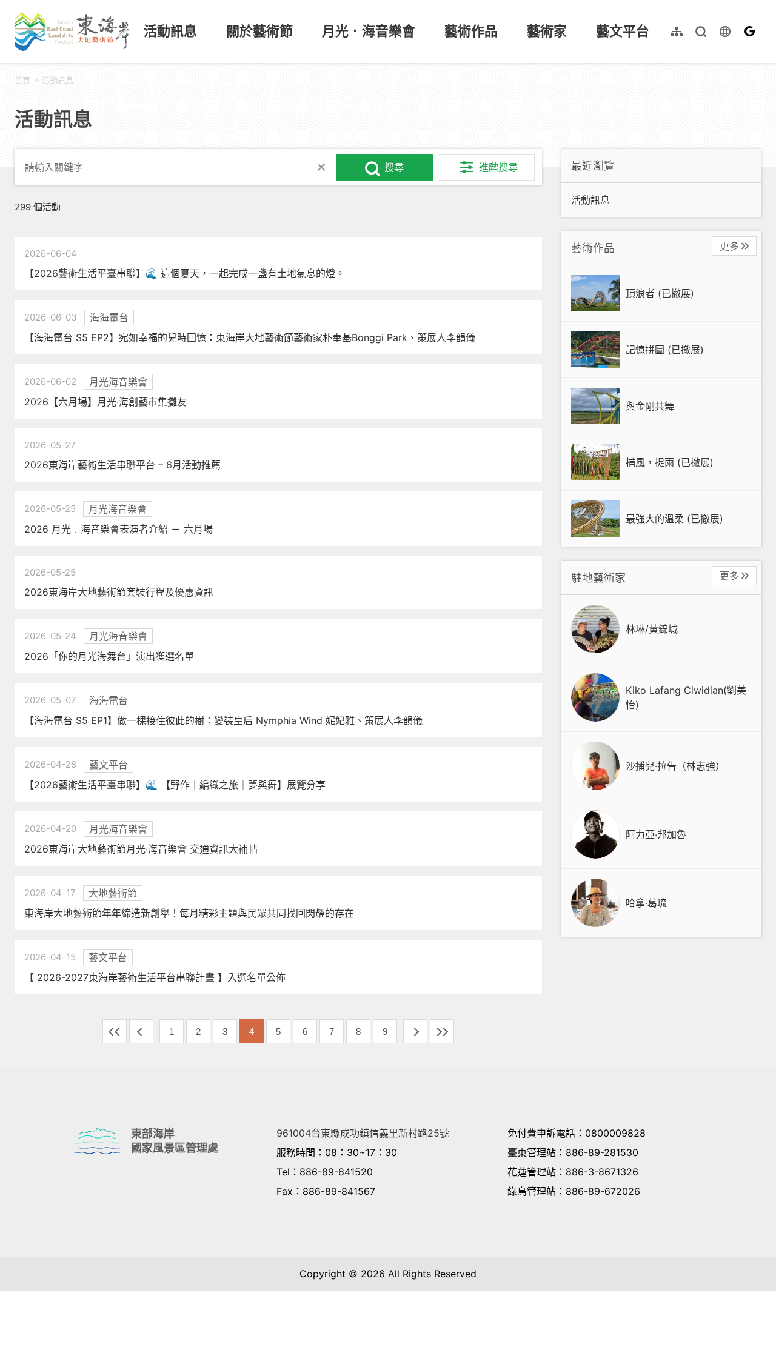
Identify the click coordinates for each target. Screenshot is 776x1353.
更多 (729, 246)
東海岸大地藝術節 (72, 31)
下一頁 (415, 1031)
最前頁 (114, 1031)
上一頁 (141, 1031)
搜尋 (394, 167)
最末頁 (442, 1031)
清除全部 (321, 167)
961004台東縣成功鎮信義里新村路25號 (362, 1133)
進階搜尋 (498, 167)
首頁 (22, 80)
